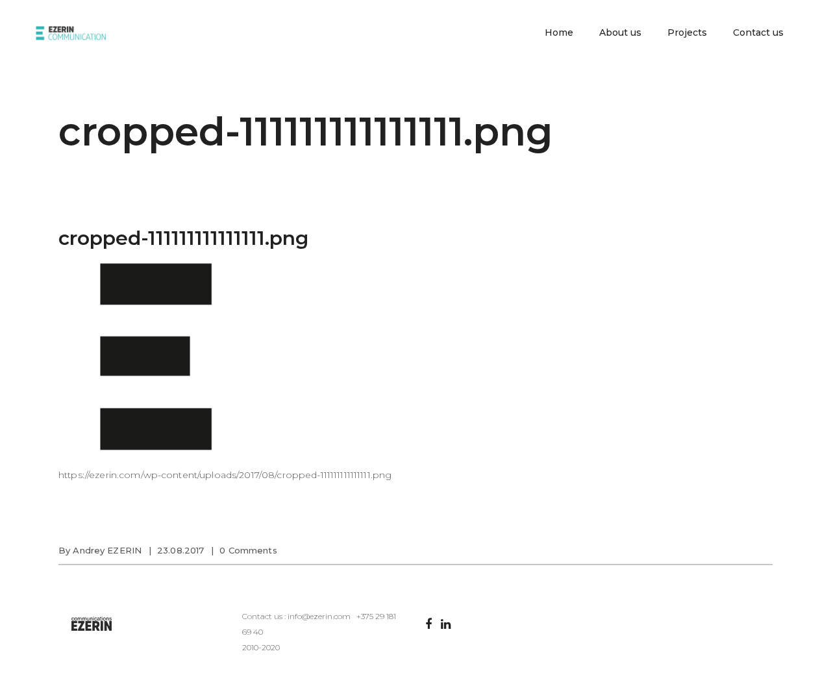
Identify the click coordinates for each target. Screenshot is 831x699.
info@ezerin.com (319, 616)
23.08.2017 (180, 550)
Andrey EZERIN (107, 550)
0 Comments (248, 550)
